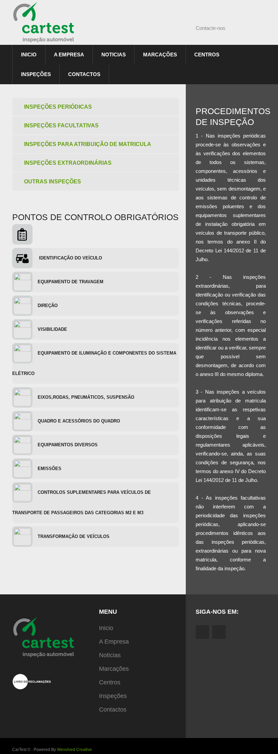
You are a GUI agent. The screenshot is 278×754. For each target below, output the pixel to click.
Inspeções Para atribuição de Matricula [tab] (87, 144)
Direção (48, 305)
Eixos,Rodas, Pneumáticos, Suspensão (86, 397)
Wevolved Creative (74, 749)
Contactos (84, 74)
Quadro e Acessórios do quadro (79, 421)
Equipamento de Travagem (70, 281)
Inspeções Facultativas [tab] (61, 125)
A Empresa (69, 54)
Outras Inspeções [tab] (52, 181)
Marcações (160, 54)
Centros (206, 54)
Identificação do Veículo (70, 258)
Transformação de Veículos (74, 536)
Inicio (29, 54)
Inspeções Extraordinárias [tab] (68, 163)
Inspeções (36, 74)
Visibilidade (52, 329)
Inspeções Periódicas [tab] (58, 107)
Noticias (113, 54)
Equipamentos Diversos (68, 444)
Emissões (49, 468)
